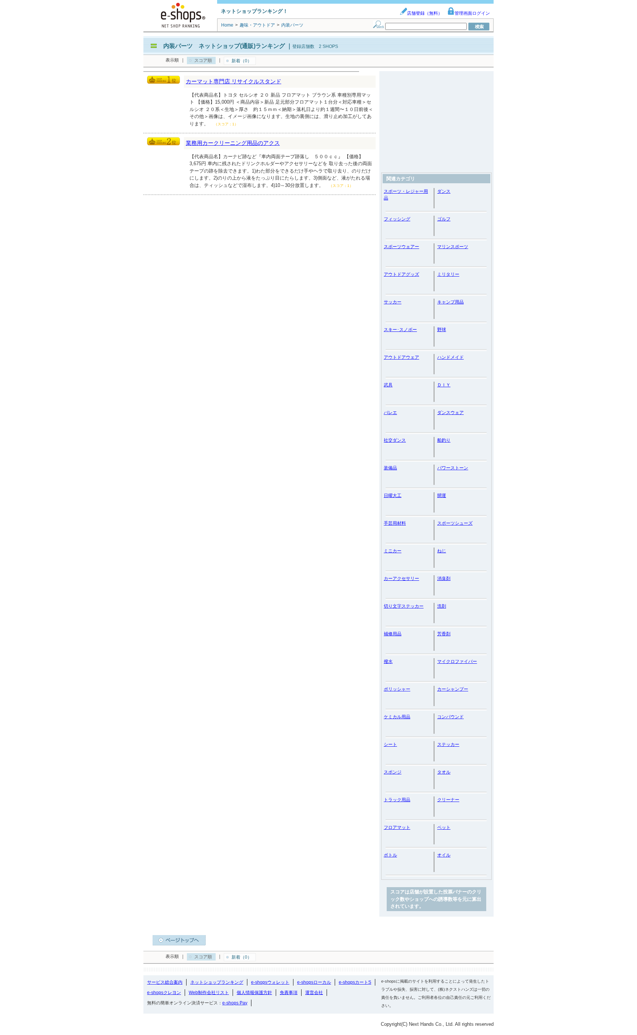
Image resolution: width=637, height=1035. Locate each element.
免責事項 (288, 992)
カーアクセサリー (401, 578)
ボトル (390, 855)
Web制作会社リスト (209, 992)
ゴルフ (443, 219)
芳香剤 (443, 633)
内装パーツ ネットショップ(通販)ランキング (224, 46)
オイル (443, 855)
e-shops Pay (234, 1003)
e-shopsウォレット (270, 982)
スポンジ (392, 772)
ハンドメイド (450, 357)
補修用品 (392, 633)
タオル (443, 772)
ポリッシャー (397, 689)
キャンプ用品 (450, 302)
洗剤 (441, 606)
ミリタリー (448, 274)
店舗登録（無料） (424, 13)
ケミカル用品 (397, 716)
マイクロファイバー (457, 661)
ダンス (443, 191)
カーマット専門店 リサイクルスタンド (233, 81)
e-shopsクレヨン (164, 992)
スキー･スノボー (400, 329)
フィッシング (397, 219)
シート (390, 744)
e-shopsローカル (314, 982)
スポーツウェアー (401, 246)
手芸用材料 (395, 523)
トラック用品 (397, 799)
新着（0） (242, 60)
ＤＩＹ (443, 385)
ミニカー (392, 550)
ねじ (441, 550)
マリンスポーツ (452, 246)
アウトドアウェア (401, 357)
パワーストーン (452, 467)
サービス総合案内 (164, 982)
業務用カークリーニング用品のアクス (233, 143)
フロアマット (397, 827)
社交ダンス (395, 440)
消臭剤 (443, 578)
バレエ (390, 412)
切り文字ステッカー (404, 606)
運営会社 (314, 992)
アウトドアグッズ (401, 274)
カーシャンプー (452, 689)
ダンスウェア (450, 412)
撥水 (388, 661)
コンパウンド (450, 716)
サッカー (392, 302)
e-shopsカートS (355, 982)
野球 (441, 329)
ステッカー (448, 744)
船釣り (443, 440)
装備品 (390, 467)
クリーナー (448, 799)
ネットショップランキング (216, 982)
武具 (388, 385)
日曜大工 (392, 495)
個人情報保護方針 (254, 992)
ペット (443, 827)
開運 (441, 495)
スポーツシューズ (455, 523)
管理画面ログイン (472, 13)
